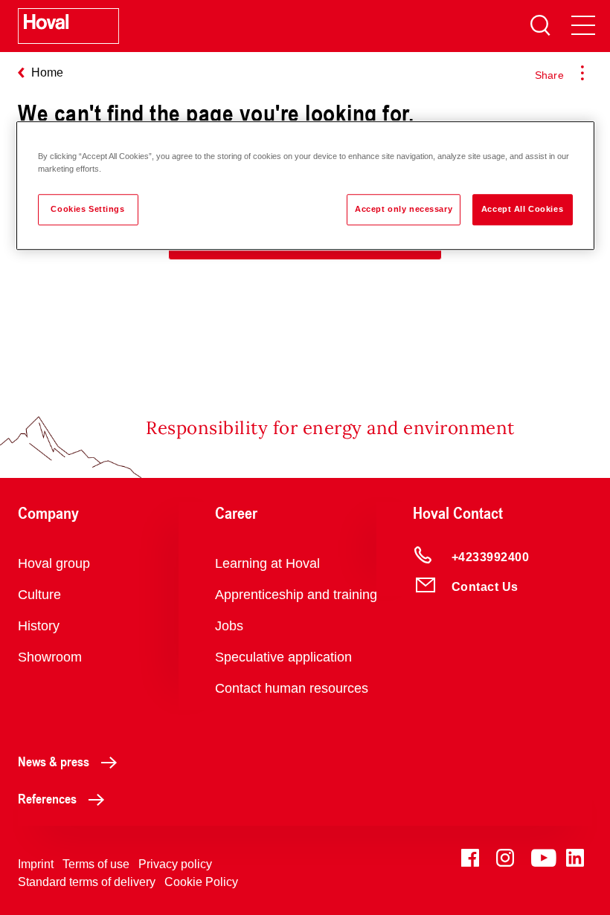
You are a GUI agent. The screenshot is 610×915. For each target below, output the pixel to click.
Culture (39, 594)
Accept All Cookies (522, 208)
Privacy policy (175, 864)
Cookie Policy (201, 882)
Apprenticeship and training (296, 594)
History (39, 625)
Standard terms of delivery (86, 882)
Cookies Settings (87, 208)
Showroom (50, 657)
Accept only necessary (403, 208)
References (47, 798)
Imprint (36, 864)
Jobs (229, 625)
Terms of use (95, 864)
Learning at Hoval (267, 563)
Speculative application (283, 657)
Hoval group (54, 563)
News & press (53, 761)
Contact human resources (291, 688)
